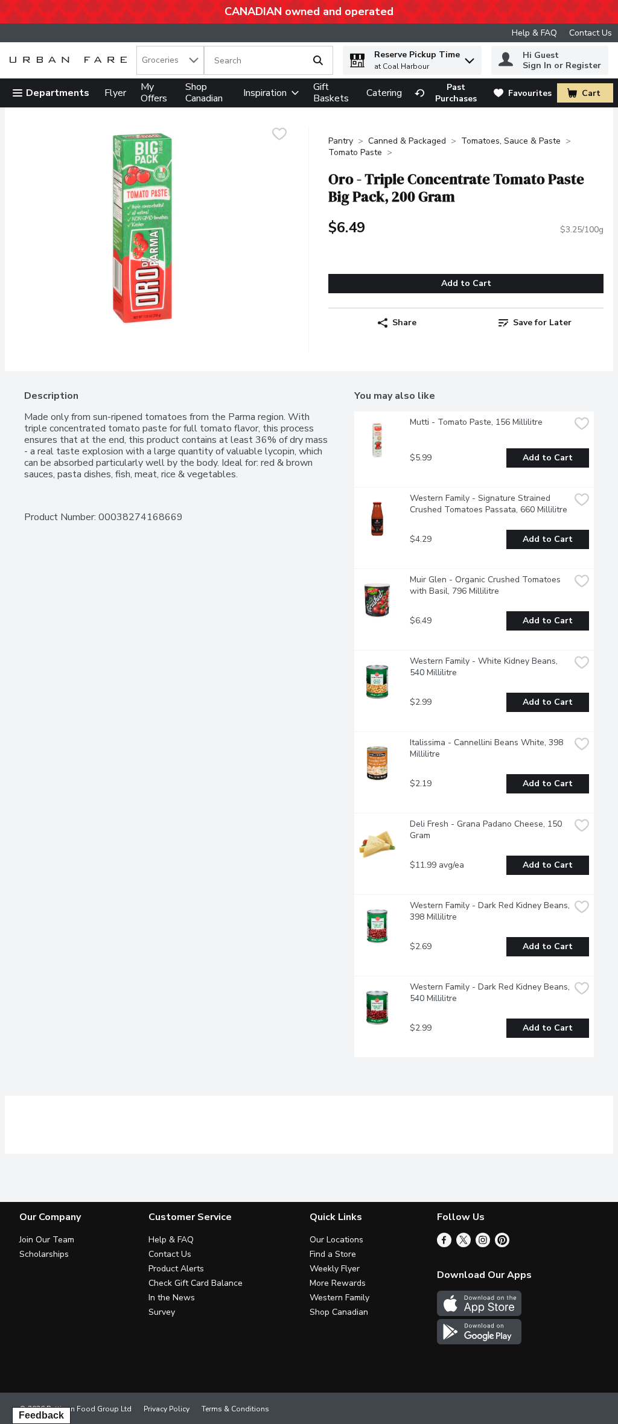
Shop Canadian (204, 92)
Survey (161, 1312)
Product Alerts (176, 1268)
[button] (469, 57)
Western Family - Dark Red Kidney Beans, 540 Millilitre (490, 992)
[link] (448, 93)
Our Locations (336, 1239)
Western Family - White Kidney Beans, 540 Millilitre (485, 666)
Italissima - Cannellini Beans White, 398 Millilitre (487, 748)
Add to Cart (466, 283)
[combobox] (170, 60)
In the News (171, 1297)
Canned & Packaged (407, 141)
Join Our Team (46, 1239)
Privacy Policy (167, 1409)
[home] (71, 60)
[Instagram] (483, 1244)
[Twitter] (463, 1244)
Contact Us (590, 33)
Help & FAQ (534, 33)
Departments (57, 93)
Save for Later (542, 322)
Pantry (340, 141)
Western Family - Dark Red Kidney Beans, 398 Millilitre (490, 911)
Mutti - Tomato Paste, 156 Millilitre (476, 422)
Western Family (339, 1297)
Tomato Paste (355, 152)
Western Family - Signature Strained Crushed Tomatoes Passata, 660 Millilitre (488, 503)
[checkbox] (279, 135)
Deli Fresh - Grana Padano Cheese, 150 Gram (487, 829)
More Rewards (338, 1283)
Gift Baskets (331, 92)
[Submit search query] (318, 60)
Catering (384, 93)
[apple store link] (479, 1313)
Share (404, 322)
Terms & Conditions (235, 1409)
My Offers (154, 92)
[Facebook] (444, 1244)
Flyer (115, 93)
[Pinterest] (502, 1244)
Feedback (41, 1415)
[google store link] (479, 1341)
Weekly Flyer (335, 1268)
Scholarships (44, 1254)
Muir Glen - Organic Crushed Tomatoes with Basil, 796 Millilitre (486, 585)
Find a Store (333, 1254)
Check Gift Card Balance (195, 1283)
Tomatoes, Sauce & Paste (511, 141)
